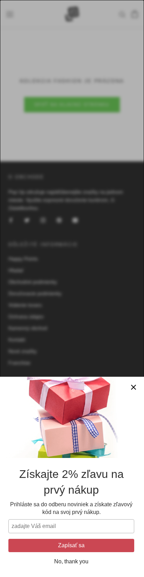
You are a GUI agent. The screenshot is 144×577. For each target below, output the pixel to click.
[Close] (133, 387)
